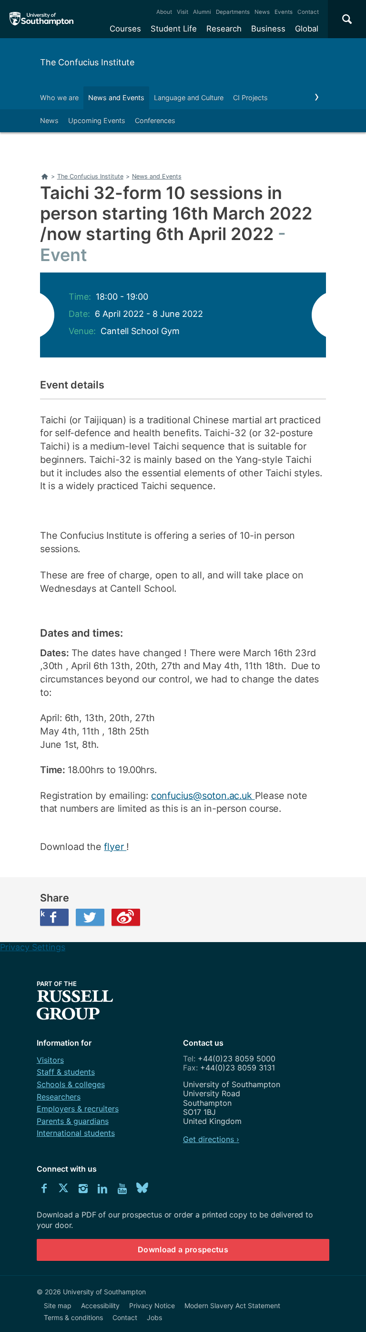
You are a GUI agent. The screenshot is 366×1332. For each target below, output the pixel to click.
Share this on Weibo (126, 917)
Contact (308, 12)
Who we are (59, 98)
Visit (182, 12)
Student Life (174, 28)
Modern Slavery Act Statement (232, 1305)
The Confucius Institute (87, 62)
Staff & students (66, 1072)
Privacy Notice (152, 1305)
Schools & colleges (71, 1084)
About (164, 12)
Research (224, 28)
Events (283, 12)
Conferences (155, 120)
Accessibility (100, 1305)
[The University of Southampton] (41, 19)
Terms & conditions (73, 1317)
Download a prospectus (183, 1249)
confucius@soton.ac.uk (203, 795)
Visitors (50, 1060)
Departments (233, 12)
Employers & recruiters (78, 1108)
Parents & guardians (73, 1121)
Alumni (202, 12)
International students (76, 1133)
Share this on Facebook (42, 913)
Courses (125, 28)
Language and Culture (189, 98)
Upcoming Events (96, 120)
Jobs (154, 1317)
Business (268, 28)
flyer (115, 846)
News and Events (116, 98)
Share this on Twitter (90, 917)
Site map (57, 1305)
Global (306, 28)
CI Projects (250, 98)
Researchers (59, 1096)
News (262, 12)
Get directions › (211, 1139)
